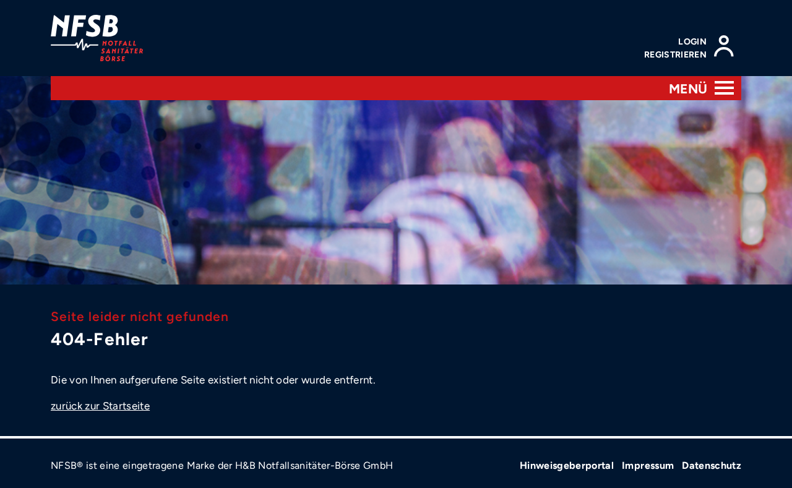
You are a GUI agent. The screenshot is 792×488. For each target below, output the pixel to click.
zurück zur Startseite (100, 406)
